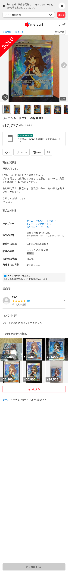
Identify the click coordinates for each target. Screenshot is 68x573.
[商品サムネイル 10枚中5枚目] (47, 109)
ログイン (19, 31)
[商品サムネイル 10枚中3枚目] (27, 109)
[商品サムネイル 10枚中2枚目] (17, 109)
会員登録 (7, 31)
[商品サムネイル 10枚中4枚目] (37, 109)
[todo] (64, 24)
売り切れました (34, 567)
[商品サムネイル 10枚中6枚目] (57, 109)
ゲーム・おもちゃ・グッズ (40, 220)
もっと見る (34, 389)
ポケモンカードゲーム (38, 226)
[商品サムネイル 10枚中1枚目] (7, 109)
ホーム (6, 399)
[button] (58, 24)
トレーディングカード (38, 223)
